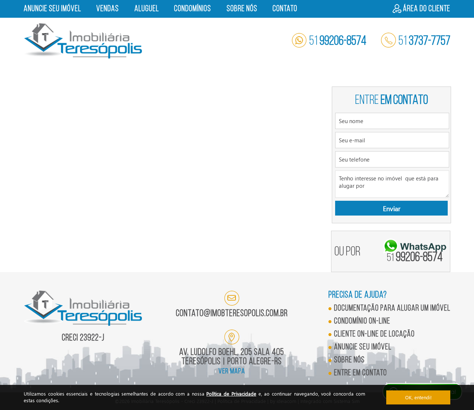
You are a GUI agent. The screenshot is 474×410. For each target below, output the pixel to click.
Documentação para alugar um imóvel (392, 308)
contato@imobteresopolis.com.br (232, 313)
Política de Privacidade (231, 393)
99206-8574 (415, 257)
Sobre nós (242, 9)
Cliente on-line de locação (374, 334)
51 (337, 41)
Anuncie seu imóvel (52, 9)
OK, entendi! (418, 397)
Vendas (107, 9)
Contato (285, 9)
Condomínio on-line (362, 321)
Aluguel (146, 9)
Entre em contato (360, 373)
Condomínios (192, 9)
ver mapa (231, 371)
